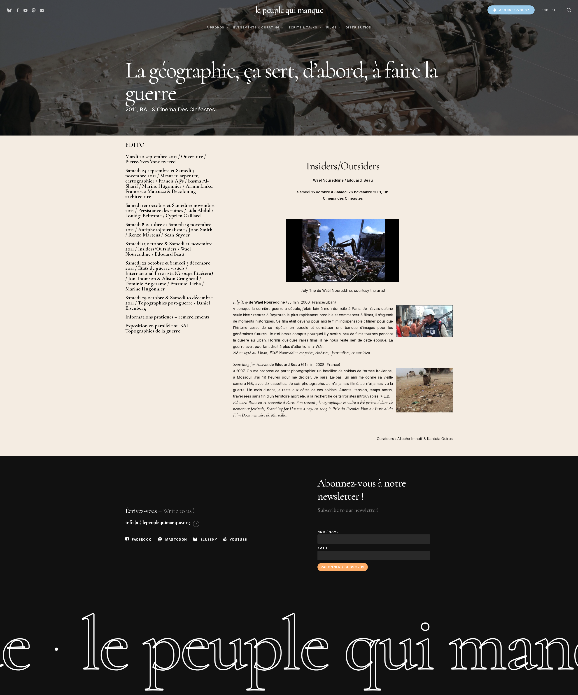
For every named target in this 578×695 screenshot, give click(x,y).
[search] (569, 10)
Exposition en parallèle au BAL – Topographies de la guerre (159, 328)
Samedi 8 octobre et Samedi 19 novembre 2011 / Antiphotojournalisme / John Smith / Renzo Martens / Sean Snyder (168, 230)
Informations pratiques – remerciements (167, 317)
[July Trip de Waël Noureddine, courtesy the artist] (342, 284)
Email (322, 548)
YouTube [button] (238, 539)
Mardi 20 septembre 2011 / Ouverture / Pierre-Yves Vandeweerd (165, 159)
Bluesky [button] (208, 539)
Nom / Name (328, 532)
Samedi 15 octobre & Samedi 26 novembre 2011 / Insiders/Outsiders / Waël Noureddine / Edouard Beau (168, 249)
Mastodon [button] (176, 539)
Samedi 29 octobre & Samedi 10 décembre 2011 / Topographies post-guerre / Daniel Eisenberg (169, 303)
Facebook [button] (141, 539)
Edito (135, 145)
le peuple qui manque (289, 9)
